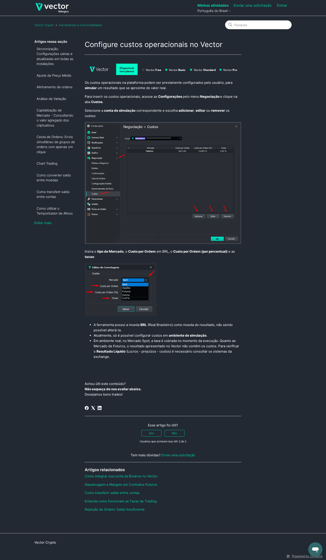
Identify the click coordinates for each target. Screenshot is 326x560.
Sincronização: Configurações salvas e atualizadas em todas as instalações (55, 56)
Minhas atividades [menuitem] (213, 5)
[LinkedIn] (100, 408)
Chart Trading (47, 163)
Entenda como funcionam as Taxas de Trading (121, 501)
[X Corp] (93, 408)
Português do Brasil (212, 11)
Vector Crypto (44, 25)
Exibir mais (42, 223)
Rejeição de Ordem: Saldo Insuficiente (115, 509)
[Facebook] (87, 408)
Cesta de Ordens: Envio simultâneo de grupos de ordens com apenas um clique (56, 144)
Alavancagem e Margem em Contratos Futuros (121, 484)
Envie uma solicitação (178, 455)
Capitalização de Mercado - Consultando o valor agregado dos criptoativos (55, 117)
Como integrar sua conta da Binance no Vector (121, 476)
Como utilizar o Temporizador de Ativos (55, 211)
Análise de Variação (51, 99)
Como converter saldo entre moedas (54, 177)
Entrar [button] (282, 5)
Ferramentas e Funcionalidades (80, 25)
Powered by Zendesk (307, 556)
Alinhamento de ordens (55, 87)
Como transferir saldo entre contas (53, 194)
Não (174, 433)
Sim (151, 433)
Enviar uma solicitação (253, 5)
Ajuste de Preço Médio (54, 75)
